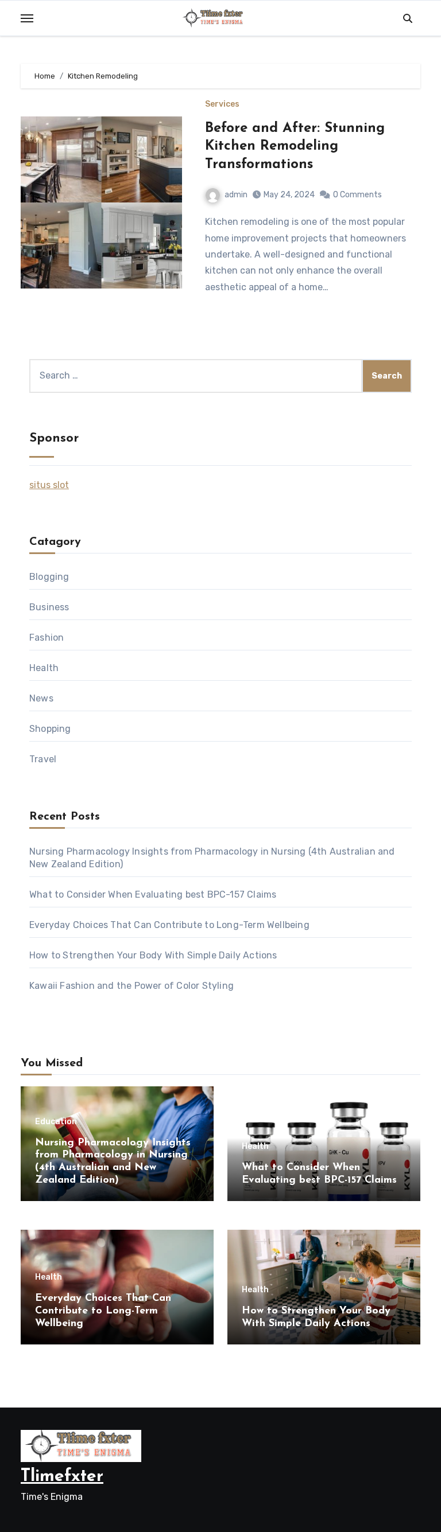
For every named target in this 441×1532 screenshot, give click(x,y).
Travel (42, 759)
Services (222, 104)
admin (236, 195)
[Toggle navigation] (27, 18)
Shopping (50, 728)
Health (44, 667)
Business (49, 607)
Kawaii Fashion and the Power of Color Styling (131, 985)
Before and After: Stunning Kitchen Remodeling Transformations (295, 146)
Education (56, 1122)
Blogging (49, 576)
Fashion (46, 637)
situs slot (49, 485)
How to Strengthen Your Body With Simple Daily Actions (153, 955)
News (41, 698)
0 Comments (357, 195)
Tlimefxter (62, 1477)
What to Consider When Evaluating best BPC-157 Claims (152, 894)
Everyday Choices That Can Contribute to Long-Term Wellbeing (169, 924)
